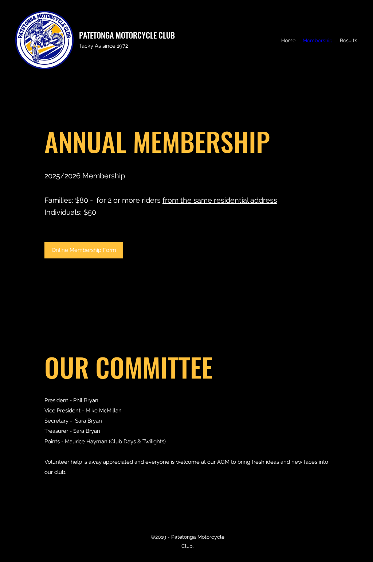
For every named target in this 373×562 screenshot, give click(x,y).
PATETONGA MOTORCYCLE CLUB (127, 35)
